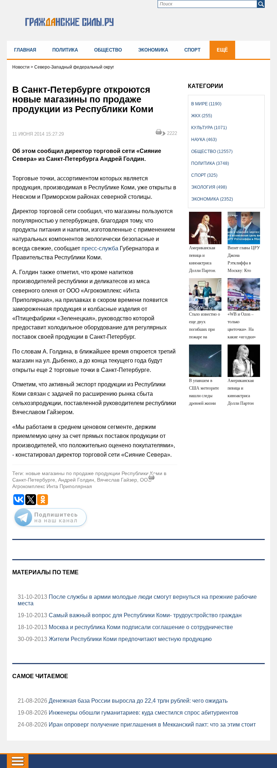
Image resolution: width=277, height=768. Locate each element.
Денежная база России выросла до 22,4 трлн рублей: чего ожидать (137, 701)
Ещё (222, 50)
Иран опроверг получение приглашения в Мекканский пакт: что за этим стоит (151, 724)
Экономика (153, 50)
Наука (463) (204, 139)
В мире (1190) (206, 103)
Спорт (192, 50)
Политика (65, 50)
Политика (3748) (210, 163)
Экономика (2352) (212, 199)
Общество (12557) (212, 151)
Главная (25, 50)
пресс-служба (100, 248)
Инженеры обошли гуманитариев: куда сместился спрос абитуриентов (142, 713)
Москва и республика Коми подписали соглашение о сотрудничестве (140, 627)
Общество (108, 50)
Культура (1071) (209, 127)
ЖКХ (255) (201, 115)
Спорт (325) (204, 175)
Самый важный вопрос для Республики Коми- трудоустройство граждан (144, 615)
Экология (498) (209, 187)
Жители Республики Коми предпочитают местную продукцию (129, 639)
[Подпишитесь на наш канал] (50, 527)
